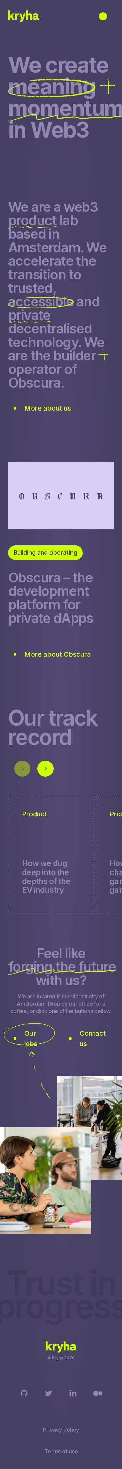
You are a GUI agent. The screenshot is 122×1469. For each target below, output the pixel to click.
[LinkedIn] (73, 1393)
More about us (47, 408)
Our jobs (30, 1038)
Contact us (93, 1038)
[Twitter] (48, 1393)
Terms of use (61, 1451)
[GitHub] (24, 1393)
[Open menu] (103, 16)
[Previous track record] (22, 769)
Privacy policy (61, 1429)
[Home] (23, 16)
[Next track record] (45, 769)
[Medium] (97, 1393)
